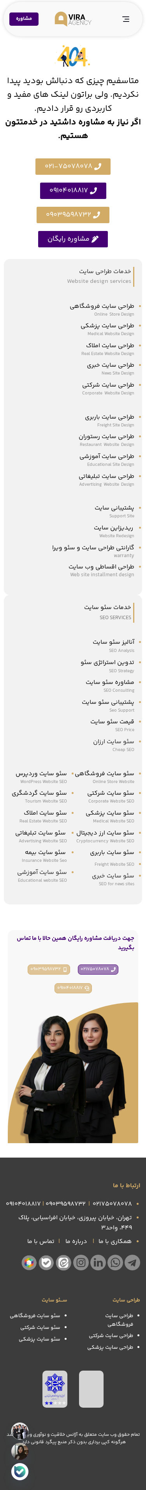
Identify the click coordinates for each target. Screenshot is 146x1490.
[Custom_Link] (19, 1471)
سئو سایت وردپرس (41, 774)
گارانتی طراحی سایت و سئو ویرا (93, 548)
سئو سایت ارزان (113, 742)
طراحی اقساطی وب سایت (101, 567)
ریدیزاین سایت (114, 528)
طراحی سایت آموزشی (106, 457)
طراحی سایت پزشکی (107, 326)
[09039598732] (19, 1451)
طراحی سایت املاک (110, 346)
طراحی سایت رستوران (106, 437)
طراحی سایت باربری (109, 417)
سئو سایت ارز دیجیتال (105, 833)
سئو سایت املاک (45, 813)
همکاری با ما (115, 1242)
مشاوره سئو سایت (110, 682)
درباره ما (76, 1242)
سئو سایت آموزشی (42, 872)
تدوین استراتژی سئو (106, 663)
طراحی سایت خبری (110, 365)
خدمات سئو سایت (107, 608)
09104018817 (23, 1204)
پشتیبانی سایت (114, 508)
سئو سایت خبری (113, 876)
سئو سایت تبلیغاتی (41, 833)
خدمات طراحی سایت (105, 272)
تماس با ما (41, 1242)
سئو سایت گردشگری (39, 793)
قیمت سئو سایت (112, 722)
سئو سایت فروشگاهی (104, 774)
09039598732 (66, 1204)
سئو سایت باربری (112, 853)
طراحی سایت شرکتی (108, 385)
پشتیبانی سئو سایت (108, 702)
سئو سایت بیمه (45, 853)
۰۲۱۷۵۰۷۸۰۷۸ (112, 1204)
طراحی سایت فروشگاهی (102, 306)
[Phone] (19, 1431)
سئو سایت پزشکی (110, 813)
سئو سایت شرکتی (110, 793)
